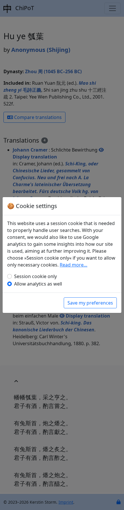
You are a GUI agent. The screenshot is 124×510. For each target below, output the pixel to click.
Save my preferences (90, 303)
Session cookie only (35, 276)
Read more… (73, 265)
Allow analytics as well (38, 284)
